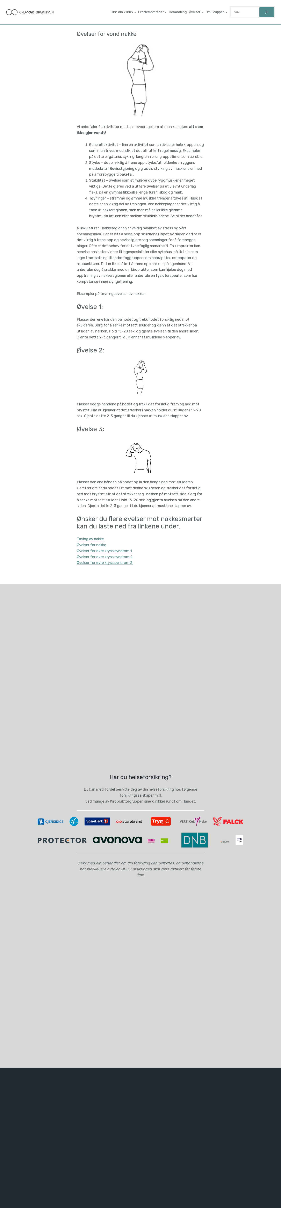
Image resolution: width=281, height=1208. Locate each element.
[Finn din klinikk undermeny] (135, 12)
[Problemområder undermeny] (166, 12)
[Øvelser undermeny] (202, 12)
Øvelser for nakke (91, 545)
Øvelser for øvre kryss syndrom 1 (104, 551)
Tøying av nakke (90, 539)
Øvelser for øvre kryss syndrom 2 (104, 557)
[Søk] (266, 12)
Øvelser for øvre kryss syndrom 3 (105, 562)
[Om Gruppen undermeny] (226, 12)
